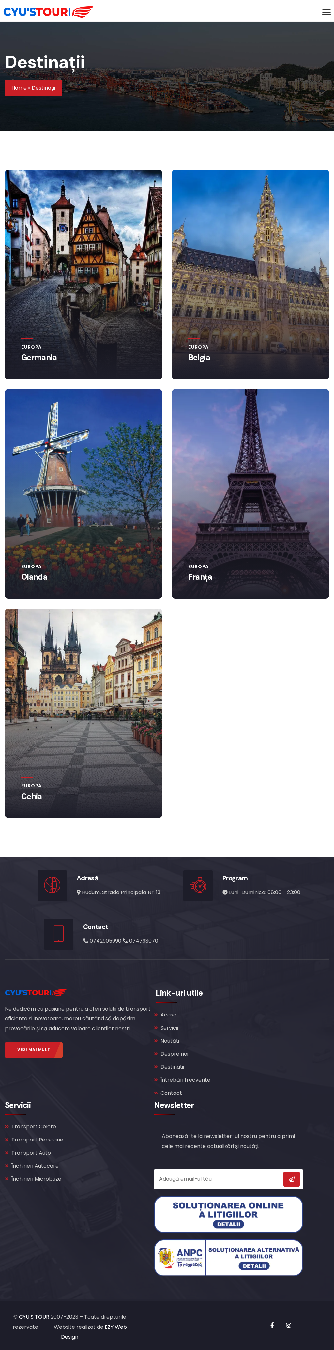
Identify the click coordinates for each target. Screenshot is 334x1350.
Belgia (199, 357)
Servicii (169, 1028)
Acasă (168, 1014)
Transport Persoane (37, 1139)
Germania (39, 357)
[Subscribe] (291, 1179)
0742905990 (106, 941)
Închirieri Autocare (35, 1166)
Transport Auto (31, 1152)
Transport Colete (33, 1126)
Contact (171, 1093)
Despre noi (174, 1054)
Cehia (31, 796)
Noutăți (169, 1041)
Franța (200, 577)
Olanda (34, 577)
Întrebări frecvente (185, 1080)
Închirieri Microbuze (36, 1179)
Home (19, 88)
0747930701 (144, 941)
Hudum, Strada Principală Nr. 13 (121, 892)
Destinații (172, 1067)
